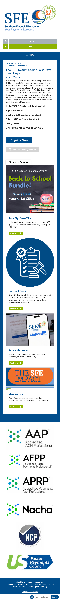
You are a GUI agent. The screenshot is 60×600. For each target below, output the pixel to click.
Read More (14, 233)
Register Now (19, 140)
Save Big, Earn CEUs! (20, 218)
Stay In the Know (18, 350)
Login (32, 47)
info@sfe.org (41, 587)
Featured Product (19, 291)
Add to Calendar (20, 162)
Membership (16, 394)
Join (32, 41)
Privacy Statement (30, 591)
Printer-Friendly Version (24, 149)
